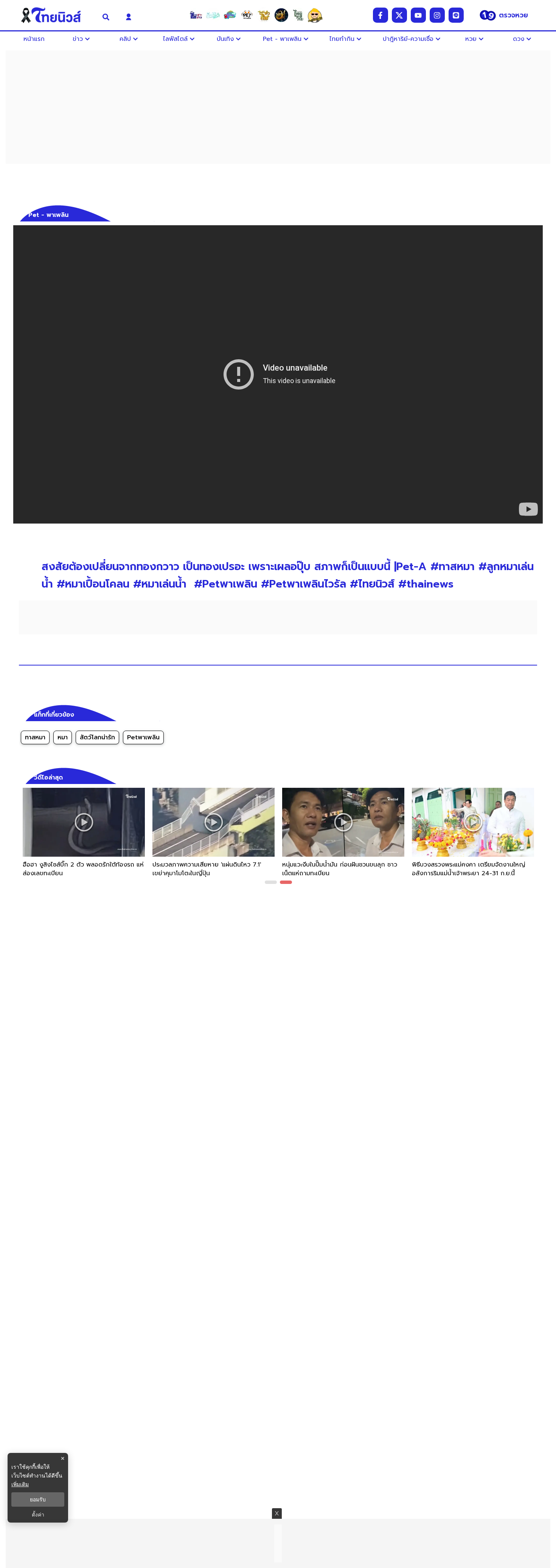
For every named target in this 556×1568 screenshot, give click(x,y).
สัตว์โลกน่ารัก (97, 737)
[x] (399, 15)
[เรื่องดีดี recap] (213, 15)
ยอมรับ (38, 1499)
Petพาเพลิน (143, 737)
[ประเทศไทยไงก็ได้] (315, 15)
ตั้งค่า (38, 1515)
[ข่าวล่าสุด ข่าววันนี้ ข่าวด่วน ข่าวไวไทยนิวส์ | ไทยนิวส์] (56, 15)
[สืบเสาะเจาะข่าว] (195, 15)
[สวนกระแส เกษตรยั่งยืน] (298, 15)
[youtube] (418, 15)
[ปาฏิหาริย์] (281, 15)
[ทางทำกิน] (264, 15)
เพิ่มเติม (20, 1484)
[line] (456, 15)
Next (533, 837)
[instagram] (437, 15)
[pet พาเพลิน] (247, 15)
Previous (22, 837)
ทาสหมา (35, 737)
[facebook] (380, 15)
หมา (62, 737)
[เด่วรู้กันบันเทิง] (230, 15)
